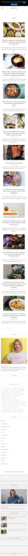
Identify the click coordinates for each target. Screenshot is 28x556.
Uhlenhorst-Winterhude (6, 409)
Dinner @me (3, 429)
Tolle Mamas (14, 407)
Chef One (21, 388)
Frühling (20, 392)
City (2, 390)
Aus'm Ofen (9, 388)
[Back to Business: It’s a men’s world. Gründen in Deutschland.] (4, 525)
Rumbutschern (3, 455)
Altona (3, 388)
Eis (17, 390)
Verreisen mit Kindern (6, 411)
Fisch (11, 392)
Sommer (24, 405)
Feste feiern (3, 438)
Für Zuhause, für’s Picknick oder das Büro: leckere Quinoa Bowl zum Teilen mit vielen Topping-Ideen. (14, 191)
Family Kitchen (4, 392)
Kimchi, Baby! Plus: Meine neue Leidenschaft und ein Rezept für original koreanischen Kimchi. (14, 103)
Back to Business (4, 423)
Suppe (8, 407)
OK (24, 2)
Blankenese (15, 388)
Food (20, 38)
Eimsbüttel (12, 390)
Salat (14, 18)
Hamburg (2, 446)
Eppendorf (22, 390)
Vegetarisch (20, 409)
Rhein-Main (4, 405)
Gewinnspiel (12, 250)
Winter (21, 411)
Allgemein (3, 420)
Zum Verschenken (4, 463)
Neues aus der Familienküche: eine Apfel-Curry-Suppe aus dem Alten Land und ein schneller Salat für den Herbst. (14, 133)
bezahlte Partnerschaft (12, 38)
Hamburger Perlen (4, 449)
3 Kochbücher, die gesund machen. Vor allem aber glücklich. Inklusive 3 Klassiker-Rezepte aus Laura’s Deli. (14, 222)
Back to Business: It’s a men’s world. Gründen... (17, 523)
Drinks (7, 390)
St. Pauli (3, 407)
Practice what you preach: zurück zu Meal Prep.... (17, 530)
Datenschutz (20, 553)
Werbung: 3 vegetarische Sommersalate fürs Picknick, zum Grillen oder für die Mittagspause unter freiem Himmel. (14, 42)
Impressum (15, 553)
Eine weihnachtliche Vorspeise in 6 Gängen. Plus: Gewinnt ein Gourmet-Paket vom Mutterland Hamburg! (14, 254)
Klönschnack (3, 452)
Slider (13, 405)
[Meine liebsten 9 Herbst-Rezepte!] (14, 152)
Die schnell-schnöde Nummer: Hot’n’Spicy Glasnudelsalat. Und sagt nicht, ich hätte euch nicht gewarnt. (14, 315)
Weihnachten (19, 250)
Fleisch (15, 392)
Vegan (14, 409)
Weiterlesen (14, 4)
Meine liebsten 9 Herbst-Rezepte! (14, 163)
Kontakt (11, 553)
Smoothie (19, 405)
